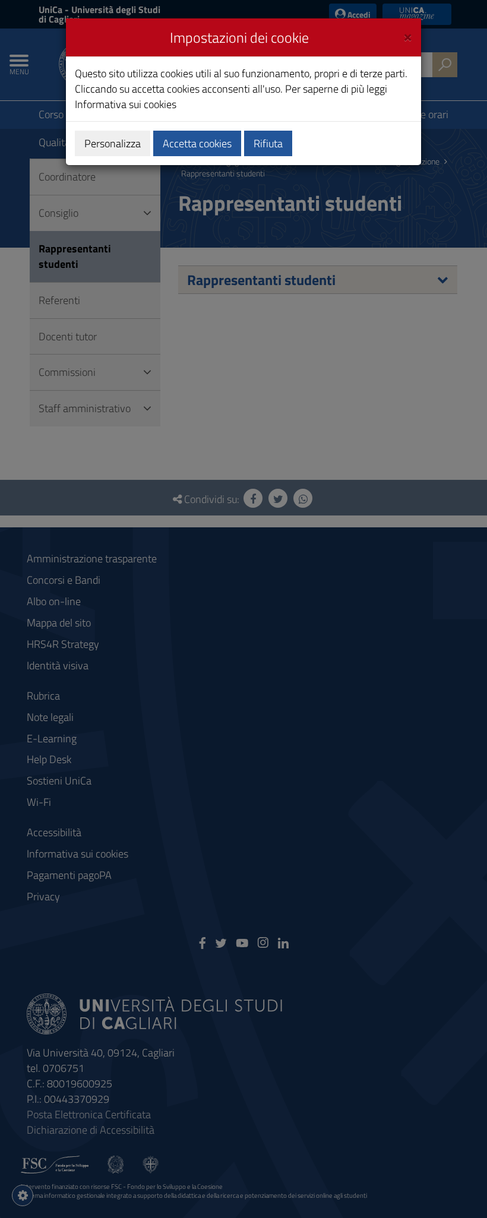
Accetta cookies (197, 143)
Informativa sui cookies (125, 104)
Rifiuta (268, 143)
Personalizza (112, 143)
